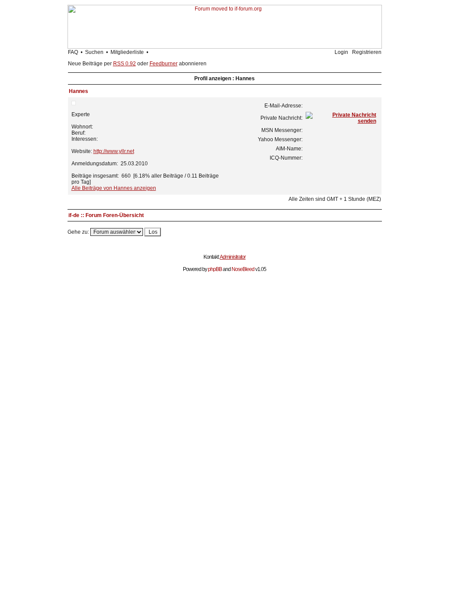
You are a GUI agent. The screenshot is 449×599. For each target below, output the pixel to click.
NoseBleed (243, 269)
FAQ (73, 52)
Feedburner (164, 64)
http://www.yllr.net (113, 151)
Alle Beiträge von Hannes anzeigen (113, 188)
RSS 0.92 (124, 64)
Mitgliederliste (127, 52)
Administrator (233, 257)
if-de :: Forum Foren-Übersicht (106, 215)
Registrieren (366, 52)
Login (341, 52)
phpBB (215, 269)
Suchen (94, 52)
